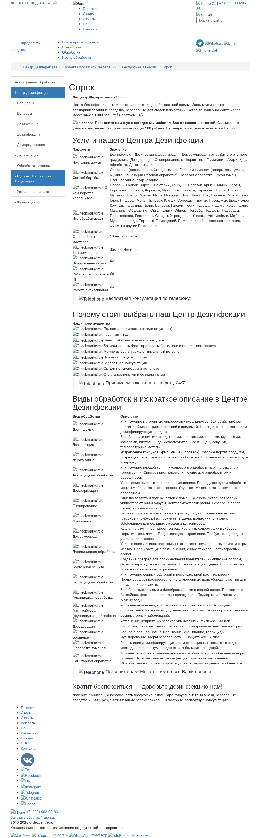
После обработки (76, 57)
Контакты (90, 28)
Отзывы (89, 18)
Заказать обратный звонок (33, 817)
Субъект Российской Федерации (89, 66)
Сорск (167, 66)
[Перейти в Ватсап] (214, 42)
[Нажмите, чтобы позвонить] (207, 49)
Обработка (71, 52)
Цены (87, 23)
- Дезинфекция (27, 134)
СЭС (25, 743)
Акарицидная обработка (35, 81)
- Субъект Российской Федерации (33, 178)
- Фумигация (25, 201)
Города (27, 737)
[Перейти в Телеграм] (200, 42)
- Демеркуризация (30, 144)
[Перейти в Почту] (230, 42)
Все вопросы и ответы (80, 41)
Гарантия (90, 8)
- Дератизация (27, 154)
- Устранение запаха (32, 191)
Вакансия (29, 732)
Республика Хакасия (139, 66)
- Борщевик (24, 102)
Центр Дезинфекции (40, 66)
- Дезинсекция (26, 123)
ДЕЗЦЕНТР (34, 2)
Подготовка (71, 46)
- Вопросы (23, 113)
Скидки (89, 13)
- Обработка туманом (33, 165)
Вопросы (28, 722)
